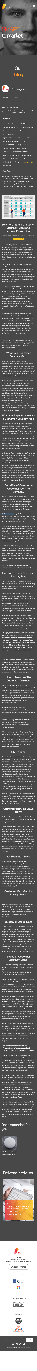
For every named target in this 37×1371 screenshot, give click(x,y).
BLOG (16, 97)
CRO (31, 131)
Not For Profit (14, 155)
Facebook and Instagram (11, 141)
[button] (33, 6)
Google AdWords (8, 145)
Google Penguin (23, 145)
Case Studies (12, 124)
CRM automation (20, 131)
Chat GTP (24, 124)
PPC (4, 158)
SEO (24, 158)
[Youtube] (13, 1344)
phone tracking (27, 155)
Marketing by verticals (20, 152)
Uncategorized (13, 107)
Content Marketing (27, 127)
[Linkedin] (17, 1344)
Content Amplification (10, 127)
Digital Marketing (8, 134)
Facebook (28, 138)
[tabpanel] (18, 27)
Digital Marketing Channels (12, 138)
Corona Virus (7, 131)
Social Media (7, 162)
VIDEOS (5, 97)
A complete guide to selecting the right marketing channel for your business (18, 186)
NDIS (4, 155)
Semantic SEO (14, 158)
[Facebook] (20, 1344)
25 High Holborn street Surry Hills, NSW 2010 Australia (18, 1260)
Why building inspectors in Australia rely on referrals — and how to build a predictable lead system (17, 176)
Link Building (21, 148)
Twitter (17, 162)
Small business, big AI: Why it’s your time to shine (17, 184)
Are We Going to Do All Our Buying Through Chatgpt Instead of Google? (16, 181)
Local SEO (6, 152)
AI (3, 124)
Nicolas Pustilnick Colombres (11, 235)
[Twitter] (24, 1344)
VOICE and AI (7, 165)
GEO (24, 141)
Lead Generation (8, 148)
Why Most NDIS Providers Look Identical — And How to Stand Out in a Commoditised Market (17, 179)
